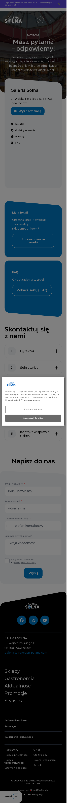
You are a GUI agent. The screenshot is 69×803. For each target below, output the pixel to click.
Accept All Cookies (33, 418)
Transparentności (30, 400)
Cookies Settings (33, 409)
